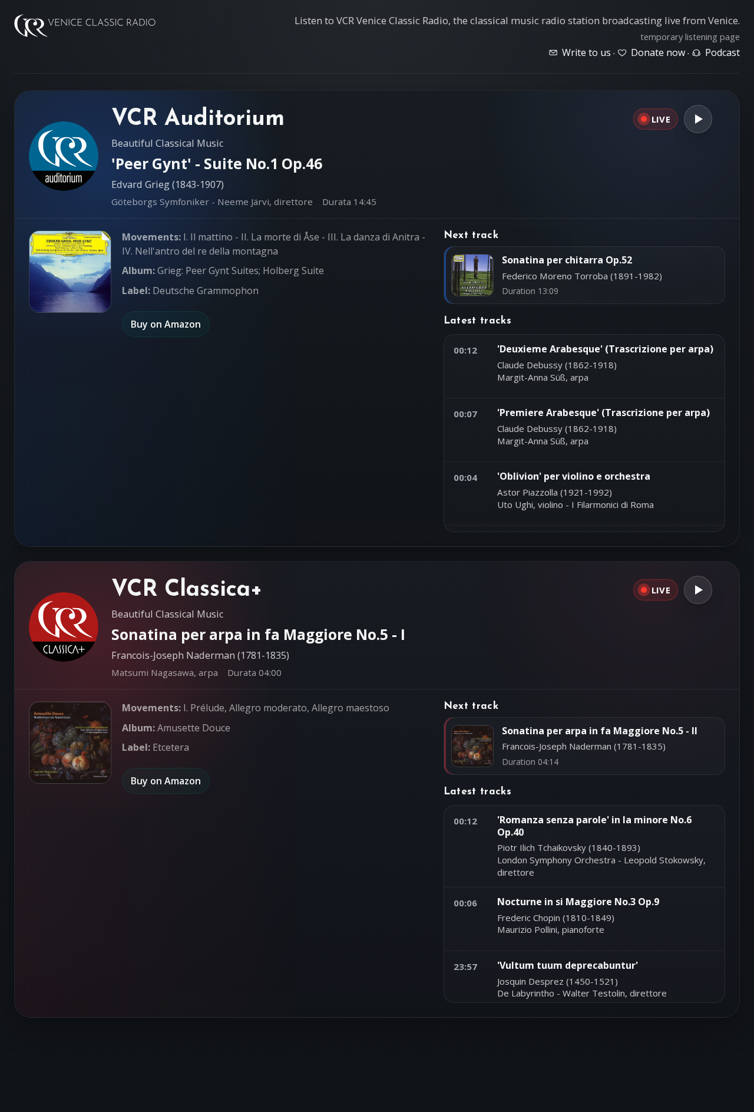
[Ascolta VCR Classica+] (698, 590)
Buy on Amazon (166, 324)
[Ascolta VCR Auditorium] (698, 119)
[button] (70, 271)
